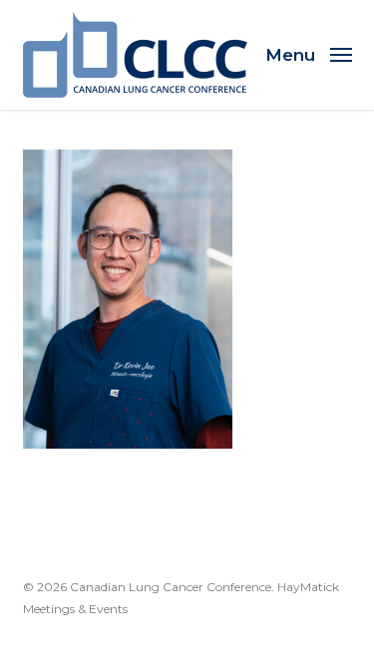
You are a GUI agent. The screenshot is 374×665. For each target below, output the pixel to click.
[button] (308, 54)
